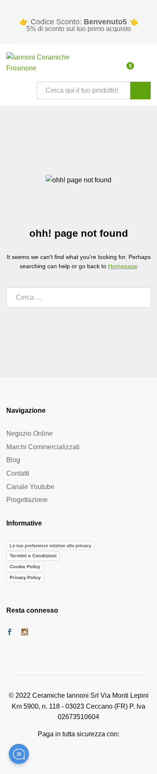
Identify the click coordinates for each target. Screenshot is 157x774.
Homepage (122, 266)
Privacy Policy (25, 577)
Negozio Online (29, 433)
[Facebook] (9, 632)
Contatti (17, 473)
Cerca (140, 90)
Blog (13, 459)
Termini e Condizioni (33, 556)
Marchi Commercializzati (43, 446)
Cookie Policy (25, 566)
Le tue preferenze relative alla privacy (50, 545)
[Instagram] (24, 632)
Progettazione (27, 499)
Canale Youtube (30, 486)
